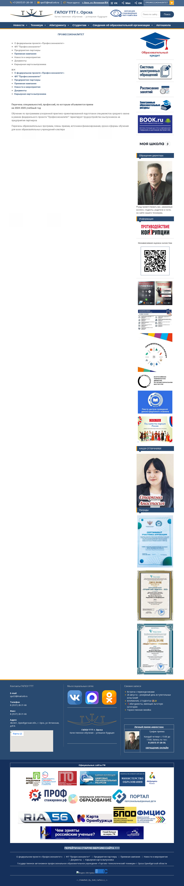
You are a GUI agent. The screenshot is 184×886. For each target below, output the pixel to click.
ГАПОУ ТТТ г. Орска (74, 12)
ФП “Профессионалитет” (27, 46)
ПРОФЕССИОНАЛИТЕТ (156, 2)
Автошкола (163, 25)
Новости (18, 25)
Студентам (79, 25)
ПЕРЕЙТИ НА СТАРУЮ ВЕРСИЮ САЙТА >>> (92, 848)
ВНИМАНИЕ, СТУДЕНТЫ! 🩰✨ (142, 700)
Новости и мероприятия (27, 57)
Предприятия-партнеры (27, 50)
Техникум (37, 25)
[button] (71, 69)
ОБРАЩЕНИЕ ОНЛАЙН (157, 747)
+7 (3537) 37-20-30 (23, 2)
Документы (20, 60)
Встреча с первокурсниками (141, 691)
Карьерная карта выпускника (30, 64)
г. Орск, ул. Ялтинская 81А (95, 2)
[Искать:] (157, 14)
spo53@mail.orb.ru (49, 2)
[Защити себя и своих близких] (155, 413)
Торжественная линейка (139, 709)
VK (116, 3)
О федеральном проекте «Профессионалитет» (39, 43)
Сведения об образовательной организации (121, 25)
